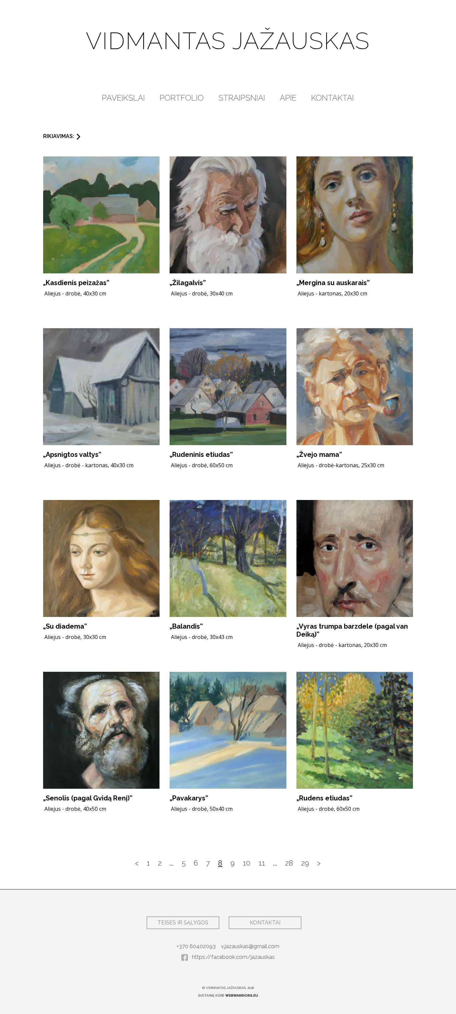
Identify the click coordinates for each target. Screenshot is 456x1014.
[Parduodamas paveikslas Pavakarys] (228, 730)
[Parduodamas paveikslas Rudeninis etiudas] (228, 386)
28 (289, 863)
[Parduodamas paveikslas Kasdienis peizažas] (101, 214)
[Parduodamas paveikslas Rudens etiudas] (354, 730)
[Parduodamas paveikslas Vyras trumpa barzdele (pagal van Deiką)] (354, 558)
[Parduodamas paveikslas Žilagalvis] (228, 214)
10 (246, 863)
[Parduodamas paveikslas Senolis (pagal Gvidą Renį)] (101, 730)
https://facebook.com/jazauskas (233, 957)
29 (305, 863)
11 (261, 863)
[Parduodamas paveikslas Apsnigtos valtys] (101, 386)
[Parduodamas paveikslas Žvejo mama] (354, 386)
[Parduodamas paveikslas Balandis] (228, 558)
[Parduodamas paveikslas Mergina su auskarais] (354, 214)
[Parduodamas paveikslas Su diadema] (101, 558)
